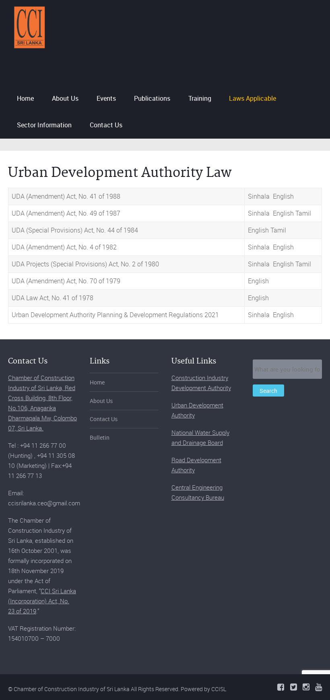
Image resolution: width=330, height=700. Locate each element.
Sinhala (259, 196)
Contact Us (106, 124)
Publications (152, 98)
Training (199, 98)
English (283, 196)
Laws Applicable (252, 98)
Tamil (303, 213)
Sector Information (44, 124)
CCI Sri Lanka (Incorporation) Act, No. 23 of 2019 (42, 601)
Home (25, 98)
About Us (65, 98)
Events (106, 98)
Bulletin (99, 437)
